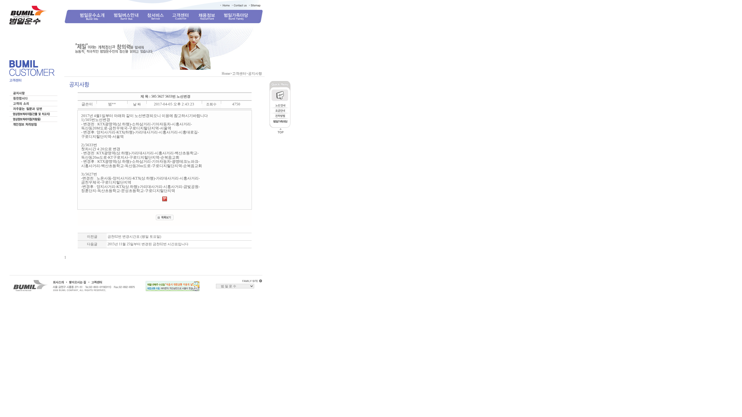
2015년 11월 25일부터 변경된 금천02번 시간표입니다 (148, 244)
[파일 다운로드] (164, 200)
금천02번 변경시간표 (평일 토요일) (134, 237)
